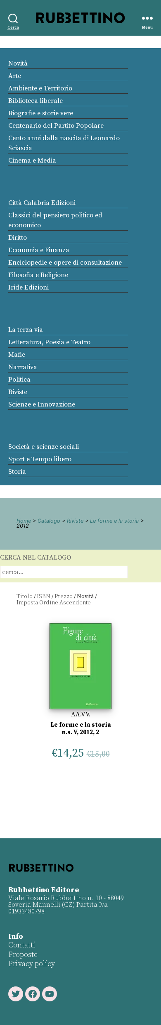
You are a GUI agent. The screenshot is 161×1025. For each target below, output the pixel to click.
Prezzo (63, 596)
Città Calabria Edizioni (42, 203)
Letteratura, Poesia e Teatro (49, 342)
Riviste (17, 392)
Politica (19, 379)
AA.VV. (80, 714)
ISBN (43, 596)
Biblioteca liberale (35, 101)
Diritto (17, 238)
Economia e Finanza (38, 250)
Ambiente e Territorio (40, 88)
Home (24, 521)
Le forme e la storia (114, 521)
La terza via (25, 330)
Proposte (23, 954)
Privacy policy (31, 964)
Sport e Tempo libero (39, 459)
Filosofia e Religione (38, 275)
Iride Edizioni (28, 287)
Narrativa (22, 367)
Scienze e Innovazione (41, 404)
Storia (17, 471)
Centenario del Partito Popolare (56, 126)
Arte (14, 76)
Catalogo (49, 521)
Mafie (16, 355)
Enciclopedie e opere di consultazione (65, 262)
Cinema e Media (32, 160)
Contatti (22, 945)
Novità (18, 63)
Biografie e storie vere (40, 113)
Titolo (25, 596)
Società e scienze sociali (43, 447)
